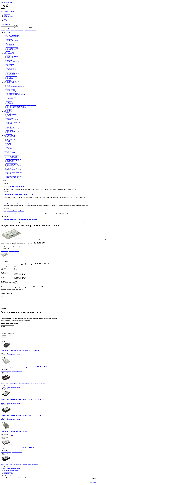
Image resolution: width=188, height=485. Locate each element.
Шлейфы (8, 110)
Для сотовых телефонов (12, 33)
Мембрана (9, 101)
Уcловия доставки (8, 473)
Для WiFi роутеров (11, 41)
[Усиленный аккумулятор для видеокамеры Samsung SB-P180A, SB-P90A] (6, 364)
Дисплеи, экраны (10, 90)
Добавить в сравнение (16, 354)
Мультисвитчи (10, 124)
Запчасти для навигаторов (13, 93)
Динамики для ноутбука (12, 56)
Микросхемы (9, 102)
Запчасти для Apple (11, 91)
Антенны (8, 143)
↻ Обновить (11, 333)
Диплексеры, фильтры (12, 164)
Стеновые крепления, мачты (13, 169)
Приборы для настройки (12, 131)
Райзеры (8, 173)
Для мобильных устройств (10, 82)
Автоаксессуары (10, 136)
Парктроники (9, 138)
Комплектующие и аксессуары (14, 172)
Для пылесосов (10, 45)
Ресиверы (8, 132)
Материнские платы (11, 70)
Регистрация (6, 24)
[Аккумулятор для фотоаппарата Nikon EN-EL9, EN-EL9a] (6, 461)
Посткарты (9, 77)
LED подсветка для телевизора (14, 176)
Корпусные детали (11, 69)
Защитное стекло (10, 152)
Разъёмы (8, 80)
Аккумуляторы (7, 32)
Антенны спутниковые (12, 114)
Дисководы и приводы (12, 62)
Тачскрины (9, 109)
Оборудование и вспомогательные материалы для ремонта (21, 105)
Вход (2, 24)
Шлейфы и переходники (12, 81)
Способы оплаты (8, 472)
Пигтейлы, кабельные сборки (13, 165)
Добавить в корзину (6, 354)
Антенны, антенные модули (13, 84)
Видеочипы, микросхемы (12, 61)
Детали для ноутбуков (9, 53)
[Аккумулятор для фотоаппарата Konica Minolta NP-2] (11, 239)
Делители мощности (11, 163)
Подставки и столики (11, 76)
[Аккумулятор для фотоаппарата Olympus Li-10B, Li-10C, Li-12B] (6, 412)
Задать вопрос (4, 251)
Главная (3, 30)
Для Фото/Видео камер (30, 30)
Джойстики (9, 87)
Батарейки (9, 39)
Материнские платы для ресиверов (15, 120)
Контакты (6, 21)
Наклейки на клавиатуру (12, 73)
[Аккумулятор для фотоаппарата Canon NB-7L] (6, 428)
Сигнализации (10, 140)
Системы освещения (9, 174)
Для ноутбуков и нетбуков (12, 35)
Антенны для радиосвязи (12, 160)
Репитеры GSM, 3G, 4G (12, 168)
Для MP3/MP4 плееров (12, 40)
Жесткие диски (10, 64)
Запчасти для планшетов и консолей (15, 94)
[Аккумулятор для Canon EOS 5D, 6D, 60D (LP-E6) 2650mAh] (6, 347)
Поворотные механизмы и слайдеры (15, 106)
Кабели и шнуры (10, 116)
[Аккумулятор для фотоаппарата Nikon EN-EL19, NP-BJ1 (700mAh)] (6, 396)
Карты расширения (11, 68)
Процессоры (9, 78)
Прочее (8, 51)
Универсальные (10, 52)
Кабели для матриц (11, 66)
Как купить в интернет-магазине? (12, 470)
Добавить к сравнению (13, 251)
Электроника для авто (9, 135)
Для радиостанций (11, 49)
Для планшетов (10, 44)
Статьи (5, 20)
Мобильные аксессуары (9, 151)
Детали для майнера (9, 170)
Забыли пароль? (5, 28)
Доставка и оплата (8, 18)
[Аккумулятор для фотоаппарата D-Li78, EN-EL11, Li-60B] (6, 445)
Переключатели (10, 127)
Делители (8, 115)
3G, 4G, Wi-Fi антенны (12, 157)
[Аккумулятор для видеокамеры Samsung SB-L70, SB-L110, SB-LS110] (6, 380)
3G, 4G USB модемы (11, 156)
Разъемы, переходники (12, 167)
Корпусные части (10, 98)
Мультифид (9, 126)
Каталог (6, 15)
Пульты (5, 149)
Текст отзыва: (4, 299)
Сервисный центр (8, 16)
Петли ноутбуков (10, 74)
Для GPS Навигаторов (12, 36)
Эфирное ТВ (7, 141)
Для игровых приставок (12, 43)
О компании (7, 14)
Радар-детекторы (10, 139)
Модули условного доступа (13, 122)
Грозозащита (9, 161)
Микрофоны (9, 103)
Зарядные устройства (9, 153)
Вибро (8, 85)
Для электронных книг (12, 47)
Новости (6, 19)
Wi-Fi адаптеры (10, 113)
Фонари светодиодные (12, 177)
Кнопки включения (11, 97)
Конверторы (9, 118)
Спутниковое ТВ (8, 111)
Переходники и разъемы (12, 128)
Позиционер (9, 130)
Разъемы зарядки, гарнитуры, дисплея (16, 107)
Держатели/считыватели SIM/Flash (15, 86)
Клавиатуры (9, 57)
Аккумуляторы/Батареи (17, 30)
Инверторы (9, 65)
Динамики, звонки (11, 89)
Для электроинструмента (12, 48)
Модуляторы (9, 123)
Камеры (8, 95)
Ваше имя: (3, 296)
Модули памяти (10, 72)
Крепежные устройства (12, 119)
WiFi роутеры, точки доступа (13, 159)
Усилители (9, 134)
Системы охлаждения (11, 58)
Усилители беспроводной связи (11, 155)
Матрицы (8, 55)
